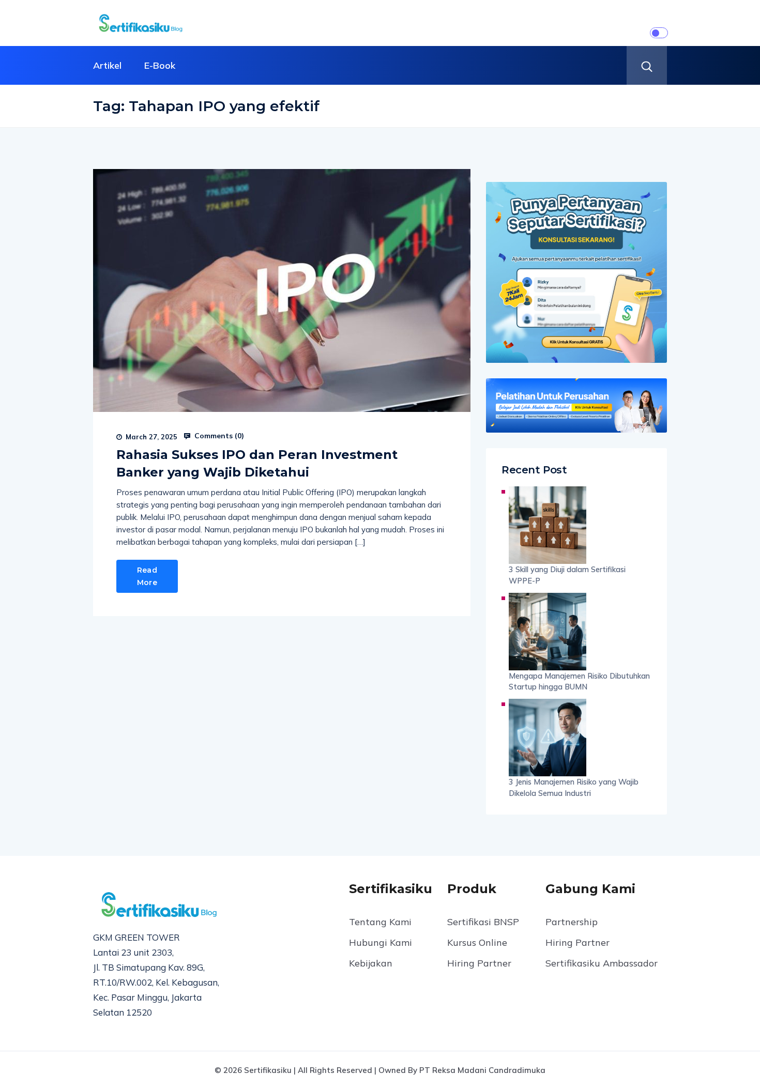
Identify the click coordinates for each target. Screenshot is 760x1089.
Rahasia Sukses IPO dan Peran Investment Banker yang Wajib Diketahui (257, 463)
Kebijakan (370, 963)
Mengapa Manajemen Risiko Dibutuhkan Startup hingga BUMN (579, 681)
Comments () (218, 436)
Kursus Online (477, 942)
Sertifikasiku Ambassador (601, 963)
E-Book (159, 65)
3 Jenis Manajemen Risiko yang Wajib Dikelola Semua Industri (574, 787)
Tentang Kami (380, 922)
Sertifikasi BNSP (483, 922)
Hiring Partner (479, 963)
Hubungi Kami (380, 942)
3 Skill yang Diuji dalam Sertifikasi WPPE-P (567, 575)
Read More (147, 576)
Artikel (107, 65)
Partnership (571, 922)
